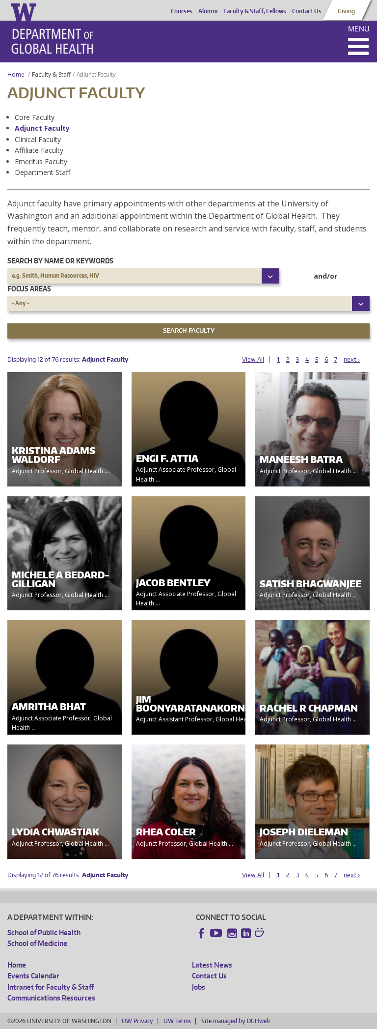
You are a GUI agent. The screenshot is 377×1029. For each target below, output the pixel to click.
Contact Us (307, 11)
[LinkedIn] (246, 933)
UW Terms (177, 1021)
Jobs (198, 987)
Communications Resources (51, 998)
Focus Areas (29, 289)
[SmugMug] (261, 934)
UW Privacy (137, 1021)
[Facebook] (202, 933)
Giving (346, 11)
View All (253, 359)
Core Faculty (34, 117)
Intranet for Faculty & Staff (50, 987)
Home (16, 74)
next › (352, 359)
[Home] (52, 41)
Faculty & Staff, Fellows (254, 11)
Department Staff (42, 172)
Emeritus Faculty (41, 161)
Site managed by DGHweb (235, 1021)
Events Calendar (33, 976)
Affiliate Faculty (39, 150)
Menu (359, 29)
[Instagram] (232, 933)
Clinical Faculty (38, 139)
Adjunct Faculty (42, 128)
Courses (181, 11)
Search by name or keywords (60, 261)
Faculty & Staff (51, 74)
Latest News (212, 965)
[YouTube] (217, 933)
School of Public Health (44, 932)
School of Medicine (37, 943)
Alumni (207, 11)
